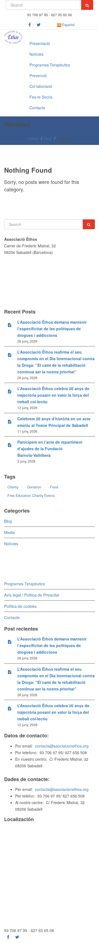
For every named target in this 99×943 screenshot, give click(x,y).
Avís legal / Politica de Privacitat (31, 595)
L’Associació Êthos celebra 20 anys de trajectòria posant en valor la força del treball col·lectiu (53, 395)
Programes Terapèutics (49, 65)
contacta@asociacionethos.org (62, 746)
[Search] (87, 5)
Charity (12, 487)
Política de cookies (20, 606)
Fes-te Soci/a (41, 97)
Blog (8, 521)
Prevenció (38, 75)
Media (9, 532)
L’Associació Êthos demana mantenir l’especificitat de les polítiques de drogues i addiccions (52, 328)
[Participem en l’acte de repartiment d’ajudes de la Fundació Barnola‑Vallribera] (9, 444)
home (33, 138)
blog (48, 138)
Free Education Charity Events (31, 495)
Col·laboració (40, 86)
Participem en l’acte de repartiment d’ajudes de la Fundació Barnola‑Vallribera (49, 448)
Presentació (39, 43)
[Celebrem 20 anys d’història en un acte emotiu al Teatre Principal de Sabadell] (9, 421)
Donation (34, 487)
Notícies (36, 54)
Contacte (37, 107)
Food (54, 487)
